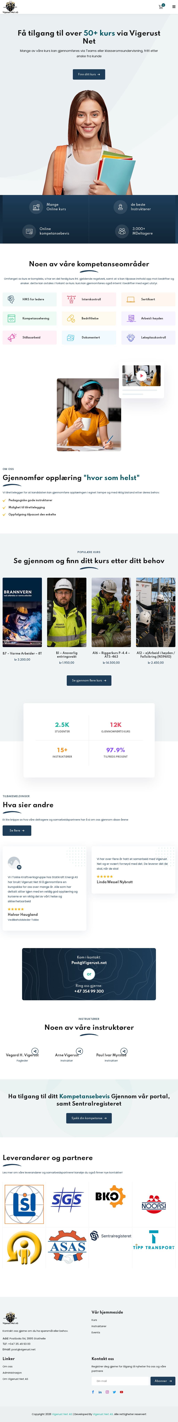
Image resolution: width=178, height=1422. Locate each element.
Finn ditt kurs (87, 74)
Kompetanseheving (35, 318)
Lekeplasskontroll (153, 337)
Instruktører (99, 1326)
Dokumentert (91, 337)
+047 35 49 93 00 (19, 1344)
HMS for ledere (33, 299)
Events (96, 1332)
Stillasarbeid (31, 337)
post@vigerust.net (23, 1349)
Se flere (15, 830)
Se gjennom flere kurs (87, 680)
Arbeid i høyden (152, 318)
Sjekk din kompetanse (86, 1118)
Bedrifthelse (90, 318)
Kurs (94, 1320)
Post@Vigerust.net (89, 963)
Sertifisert (148, 299)
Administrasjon (12, 1372)
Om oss (8, 1366)
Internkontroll (91, 299)
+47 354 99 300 (89, 992)
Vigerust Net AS (62, 1414)
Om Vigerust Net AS (15, 1379)
